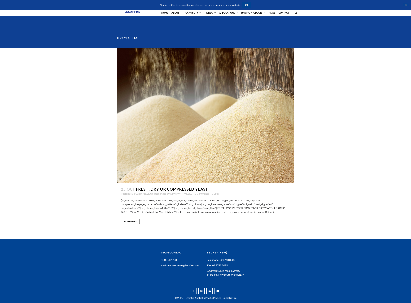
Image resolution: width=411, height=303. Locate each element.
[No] (406, 4)
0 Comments (202, 193)
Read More (130, 221)
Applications (227, 12)
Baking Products (251, 12)
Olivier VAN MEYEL (181, 193)
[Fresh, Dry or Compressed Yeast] (205, 115)
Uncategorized (158, 193)
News (272, 12)
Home (164, 12)
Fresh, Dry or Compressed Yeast (172, 189)
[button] (296, 13)
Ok (247, 4)
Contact (284, 12)
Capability (191, 12)
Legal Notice (229, 297)
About (175, 12)
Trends (208, 12)
